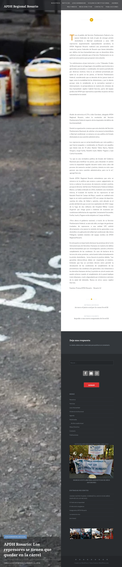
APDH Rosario (18, 563)
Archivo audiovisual (77, 423)
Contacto (99, 7)
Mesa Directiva (85, 7)
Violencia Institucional (98, 3)
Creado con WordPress (81, 563)
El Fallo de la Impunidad (76, 502)
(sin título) (72, 518)
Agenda (115, 3)
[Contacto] (91, 373)
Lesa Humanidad (79, 3)
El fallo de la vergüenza (76, 506)
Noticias (66, 3)
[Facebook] (85, 373)
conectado (87, 345)
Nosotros (55, 3)
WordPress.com (103, 563)
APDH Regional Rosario (21, 6)
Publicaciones (112, 7)
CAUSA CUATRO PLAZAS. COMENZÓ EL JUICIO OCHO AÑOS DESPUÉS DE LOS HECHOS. (89, 497)
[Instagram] (96, 373)
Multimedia (72, 7)
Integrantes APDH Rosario (78, 510)
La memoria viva (74, 514)
